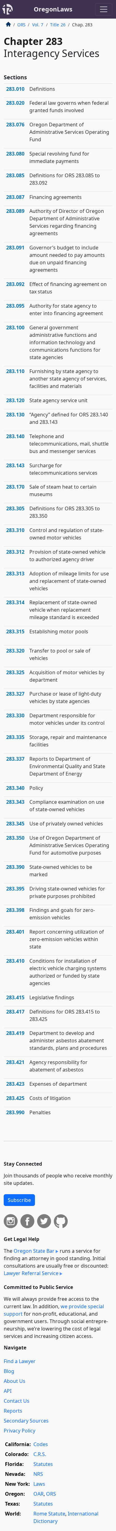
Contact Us (16, 1400)
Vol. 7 (38, 25)
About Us (14, 1381)
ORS (21, 25)
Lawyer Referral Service (31, 1273)
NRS (38, 1474)
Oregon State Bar (34, 1250)
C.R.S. (39, 1454)
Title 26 (58, 25)
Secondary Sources (26, 1420)
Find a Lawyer (20, 1361)
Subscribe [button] (19, 1200)
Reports (13, 1410)
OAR (38, 1493)
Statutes (43, 1464)
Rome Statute (49, 1513)
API (7, 1391)
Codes (40, 1444)
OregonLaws (53, 9)
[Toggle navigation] (103, 9)
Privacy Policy (19, 1430)
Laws (39, 1483)
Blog (9, 1371)
